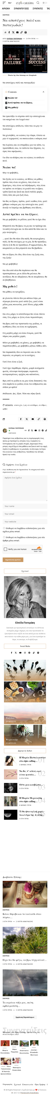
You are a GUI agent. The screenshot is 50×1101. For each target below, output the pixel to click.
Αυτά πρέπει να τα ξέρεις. (20, 102)
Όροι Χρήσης (40, 1084)
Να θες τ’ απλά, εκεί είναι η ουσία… (30, 772)
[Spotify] (38, 652)
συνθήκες (43, 405)
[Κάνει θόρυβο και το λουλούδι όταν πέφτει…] (25, 894)
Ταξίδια (10, 717)
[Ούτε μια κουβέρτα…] (10, 788)
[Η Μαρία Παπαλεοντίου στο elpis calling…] (10, 761)
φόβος (5, 409)
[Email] (17, 32)
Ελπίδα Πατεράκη (14, 39)
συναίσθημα (32, 405)
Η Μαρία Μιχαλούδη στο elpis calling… (30, 799)
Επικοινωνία (27, 1084)
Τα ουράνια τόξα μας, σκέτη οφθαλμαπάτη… (18, 1004)
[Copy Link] (21, 32)
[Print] (25, 32)
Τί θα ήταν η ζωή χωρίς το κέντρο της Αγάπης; (31, 813)
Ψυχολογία (12, 739)
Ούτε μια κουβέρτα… (31, 784)
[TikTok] (46, 430)
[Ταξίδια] (25, 713)
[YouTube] (35, 430)
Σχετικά (17, 1084)
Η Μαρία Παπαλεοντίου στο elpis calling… (32, 759)
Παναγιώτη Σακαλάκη (29, 1093)
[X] (32, 430)
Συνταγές (11, 696)
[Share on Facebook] (9, 32)
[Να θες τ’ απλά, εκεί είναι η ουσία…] (10, 774)
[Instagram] (39, 430)
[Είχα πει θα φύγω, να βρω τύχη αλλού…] (25, 940)
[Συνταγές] (25, 692)
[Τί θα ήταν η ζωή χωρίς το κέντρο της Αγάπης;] (10, 815)
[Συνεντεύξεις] (25, 670)
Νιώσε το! (12, 98)
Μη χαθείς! (13, 107)
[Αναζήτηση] (38, 3)
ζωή (24, 405)
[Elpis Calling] (25, 3)
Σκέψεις (6, 15)
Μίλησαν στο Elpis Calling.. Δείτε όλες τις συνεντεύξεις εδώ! (21, 1033)
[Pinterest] (42, 430)
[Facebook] (29, 430)
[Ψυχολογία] (25, 735)
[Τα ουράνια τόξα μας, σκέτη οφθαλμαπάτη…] (25, 982)
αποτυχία (18, 405)
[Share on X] (13, 32)
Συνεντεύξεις (13, 674)
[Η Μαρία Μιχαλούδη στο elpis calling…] (10, 801)
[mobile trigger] (5, 2)
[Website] (25, 430)
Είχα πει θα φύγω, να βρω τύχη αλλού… (25, 959)
